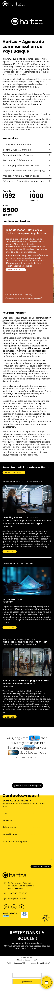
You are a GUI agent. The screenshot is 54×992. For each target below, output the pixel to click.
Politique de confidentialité (40, 963)
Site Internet (41, 642)
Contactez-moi (41, 866)
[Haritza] (13, 3)
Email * (15, 971)
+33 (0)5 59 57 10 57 (17, 893)
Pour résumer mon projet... (16, 841)
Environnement (26, 563)
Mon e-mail (8, 820)
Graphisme (8, 639)
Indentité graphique (26, 639)
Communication (10, 482)
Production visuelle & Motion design (21, 175)
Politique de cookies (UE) (16, 963)
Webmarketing (36, 482)
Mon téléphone (10, 834)
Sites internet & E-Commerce (17, 160)
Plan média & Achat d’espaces (18, 155)
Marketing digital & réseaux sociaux (21, 165)
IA (15, 639)
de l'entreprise (9, 827)
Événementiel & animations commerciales (24, 181)
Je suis (5, 813)
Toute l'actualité (14, 472)
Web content (16, 645)
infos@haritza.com (17, 898)
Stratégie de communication (17, 144)
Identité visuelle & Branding (17, 149)
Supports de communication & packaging (24, 170)
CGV (35, 960)
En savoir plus (15, 270)
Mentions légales (23, 960)
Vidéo (5, 645)
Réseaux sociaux (25, 642)
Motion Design (10, 642)
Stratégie (23, 482)
